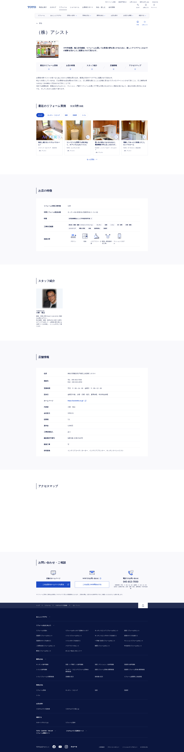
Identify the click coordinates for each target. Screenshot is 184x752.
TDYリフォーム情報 (110, 2)
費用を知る (39, 659)
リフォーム (63, 7)
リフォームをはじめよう (43, 625)
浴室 (66, 115)
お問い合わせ (133, 2)
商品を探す (43, 7)
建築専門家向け (123, 2)
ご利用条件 (102, 747)
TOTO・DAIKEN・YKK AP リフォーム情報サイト (44, 732)
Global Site (155, 2)
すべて (40, 115)
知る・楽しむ (101, 7)
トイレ (84, 115)
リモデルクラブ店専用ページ (75, 731)
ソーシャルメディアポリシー (130, 747)
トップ (38, 605)
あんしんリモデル (41, 617)
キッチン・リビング (54, 115)
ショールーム (74, 7)
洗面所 (75, 115)
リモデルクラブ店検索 (61, 605)
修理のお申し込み (144, 2)
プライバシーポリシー (113, 747)
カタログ (53, 7)
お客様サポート (87, 7)
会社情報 (112, 7)
